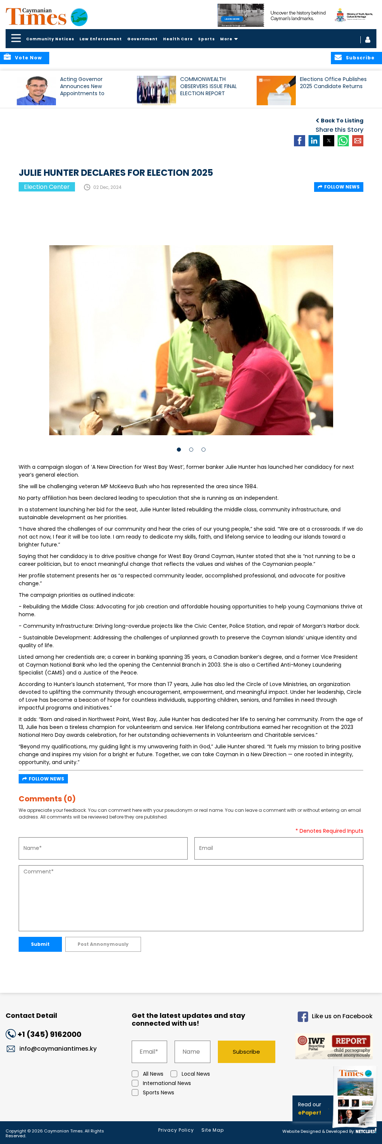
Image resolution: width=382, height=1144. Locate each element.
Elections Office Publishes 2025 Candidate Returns (333, 83)
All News (153, 1074)
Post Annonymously (103, 944)
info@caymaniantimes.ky (58, 1048)
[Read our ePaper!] (356, 1129)
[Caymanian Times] (47, 16)
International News (167, 1083)
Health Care (178, 39)
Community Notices (50, 39)
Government (142, 39)
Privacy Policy (176, 1130)
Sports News (158, 1092)
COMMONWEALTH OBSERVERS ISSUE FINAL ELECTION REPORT (208, 86)
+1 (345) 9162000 (49, 1034)
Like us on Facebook (342, 1016)
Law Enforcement (100, 39)
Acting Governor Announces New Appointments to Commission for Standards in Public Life (90, 90)
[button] (36, 90)
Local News (196, 1074)
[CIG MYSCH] (297, 15)
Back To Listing (342, 120)
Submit (40, 944)
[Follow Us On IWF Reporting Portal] (330, 1047)
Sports (206, 39)
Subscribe (246, 1052)
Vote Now (28, 57)
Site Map (212, 1130)
